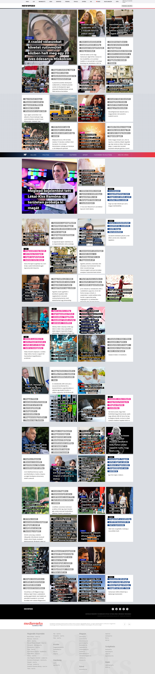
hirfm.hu (107, 667)
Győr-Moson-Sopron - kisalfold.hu (36, 651)
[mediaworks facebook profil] (125, 624)
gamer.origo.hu (83, 643)
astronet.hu (82, 636)
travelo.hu (82, 651)
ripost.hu (107, 633)
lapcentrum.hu (109, 656)
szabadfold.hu (57, 649)
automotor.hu (83, 638)
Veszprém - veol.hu (58, 636)
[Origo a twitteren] (116, 609)
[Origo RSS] (127, 609)
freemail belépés (127, 6)
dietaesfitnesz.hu (84, 653)
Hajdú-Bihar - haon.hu (33, 653)
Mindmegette (42, 1)
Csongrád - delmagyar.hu (34, 645)
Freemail (67, 1)
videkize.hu (82, 658)
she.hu (107, 640)
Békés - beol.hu (31, 641)
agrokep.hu (56, 665)
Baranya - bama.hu (32, 638)
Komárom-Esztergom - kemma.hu (37, 660)
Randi (98, 1)
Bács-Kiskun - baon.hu (33, 636)
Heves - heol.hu (31, 655)
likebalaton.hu (83, 645)
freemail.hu (108, 649)
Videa (50, 1)
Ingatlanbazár (108, 1)
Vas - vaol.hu (57, 633)
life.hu (107, 638)
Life (34, 1)
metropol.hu (108, 636)
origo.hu (55, 653)
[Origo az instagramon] (120, 609)
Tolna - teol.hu (31, 668)
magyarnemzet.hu (58, 647)
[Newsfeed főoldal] (28, 609)
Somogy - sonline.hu (33, 664)
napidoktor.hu (83, 647)
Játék (117, 1)
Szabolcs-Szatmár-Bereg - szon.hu (37, 666)
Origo (27, 1)
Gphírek (84, 1)
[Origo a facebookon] (113, 609)
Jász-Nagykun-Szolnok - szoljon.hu (37, 658)
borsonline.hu (83, 669)
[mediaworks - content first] (33, 624)
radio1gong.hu (109, 665)
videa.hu (107, 653)
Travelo (76, 1)
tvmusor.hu (82, 660)
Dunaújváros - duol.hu (33, 647)
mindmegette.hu (84, 649)
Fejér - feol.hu (31, 649)
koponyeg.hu (109, 651)
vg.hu (54, 663)
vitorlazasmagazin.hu (85, 655)
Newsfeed (58, 1)
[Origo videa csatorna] (124, 609)
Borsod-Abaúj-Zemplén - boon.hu (36, 643)
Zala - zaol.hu (57, 638)
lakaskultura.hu (83, 641)
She (91, 1)
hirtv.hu (55, 651)
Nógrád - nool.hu (32, 662)
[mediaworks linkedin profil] (129, 624)
